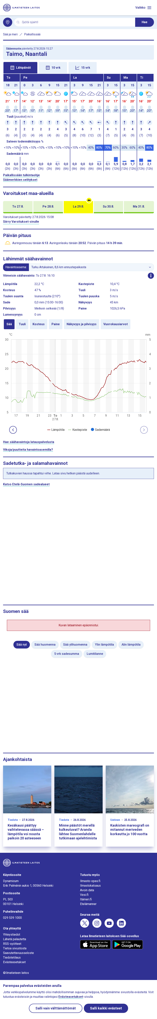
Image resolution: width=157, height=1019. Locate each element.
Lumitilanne (95, 654)
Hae (144, 22)
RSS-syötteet (12, 944)
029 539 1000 (12, 918)
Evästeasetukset (14, 962)
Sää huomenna (45, 644)
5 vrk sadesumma (66, 654)
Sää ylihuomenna (75, 644)
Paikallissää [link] (32, 34)
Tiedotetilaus (12, 957)
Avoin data (87, 890)
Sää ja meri (10, 34)
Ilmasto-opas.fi (90, 881)
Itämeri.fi (86, 899)
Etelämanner (88, 904)
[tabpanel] (78, 122)
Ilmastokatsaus (90, 885)
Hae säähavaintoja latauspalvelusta (28, 442)
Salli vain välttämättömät (55, 1008)
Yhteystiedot (11, 934)
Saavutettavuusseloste (18, 953)
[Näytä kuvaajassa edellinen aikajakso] (13, 430)
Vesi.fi (84, 895)
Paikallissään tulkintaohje (21, 175)
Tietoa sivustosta (14, 948)
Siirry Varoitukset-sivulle (21, 221)
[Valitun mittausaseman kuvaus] (151, 276)
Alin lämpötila (131, 644)
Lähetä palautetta (14, 939)
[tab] (20, 67)
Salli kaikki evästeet (106, 1008)
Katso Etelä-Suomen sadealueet (26, 484)
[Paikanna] (7, 22)
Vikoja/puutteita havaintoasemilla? (28, 449)
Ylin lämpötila (104, 644)
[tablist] (78, 67)
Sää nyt (21, 644)
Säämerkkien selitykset (20, 180)
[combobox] (77, 22)
